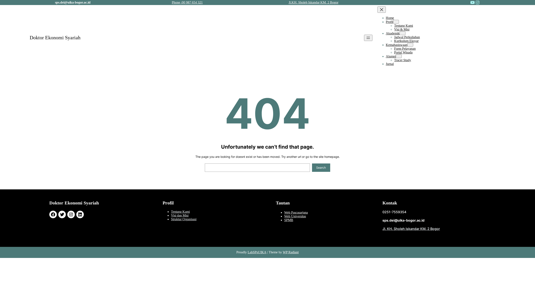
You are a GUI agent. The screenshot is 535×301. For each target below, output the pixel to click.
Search (321, 167)
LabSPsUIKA (257, 252)
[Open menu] (368, 38)
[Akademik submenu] (402, 33)
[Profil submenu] (396, 22)
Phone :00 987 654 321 (187, 2)
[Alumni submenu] (399, 56)
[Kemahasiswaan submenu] (410, 45)
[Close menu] (381, 9)
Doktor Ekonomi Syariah (55, 37)
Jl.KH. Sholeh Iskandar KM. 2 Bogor (313, 2)
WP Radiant (291, 252)
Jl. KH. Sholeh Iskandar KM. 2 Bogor (411, 229)
